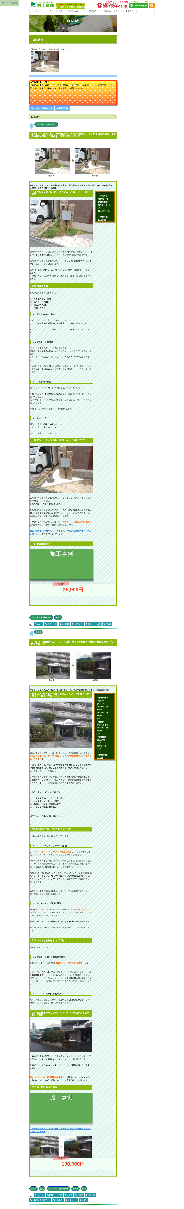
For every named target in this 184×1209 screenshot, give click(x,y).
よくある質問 (127, 11)
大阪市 (108, 624)
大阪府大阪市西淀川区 (41, 1200)
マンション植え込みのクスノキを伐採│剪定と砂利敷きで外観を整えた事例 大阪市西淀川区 (72, 642)
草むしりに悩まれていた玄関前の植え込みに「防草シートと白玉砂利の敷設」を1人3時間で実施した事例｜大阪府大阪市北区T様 (73, 135)
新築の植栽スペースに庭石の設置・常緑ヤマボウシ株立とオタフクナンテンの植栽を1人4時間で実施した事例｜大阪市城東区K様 (60, 573)
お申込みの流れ (74, 11)
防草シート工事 (94, 624)
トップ (38, 11)
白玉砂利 (65, 624)
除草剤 (84, 1200)
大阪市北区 (78, 624)
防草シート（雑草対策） (46, 124)
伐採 (84, 1189)
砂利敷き (59, 1200)
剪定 (42, 1189)
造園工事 (91, 1195)
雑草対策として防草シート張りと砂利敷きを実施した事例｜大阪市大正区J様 (60, 1122)
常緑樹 (38, 632)
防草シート (52, 624)
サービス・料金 (56, 11)
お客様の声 (92, 11)
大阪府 (58, 617)
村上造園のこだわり (110, 11)
